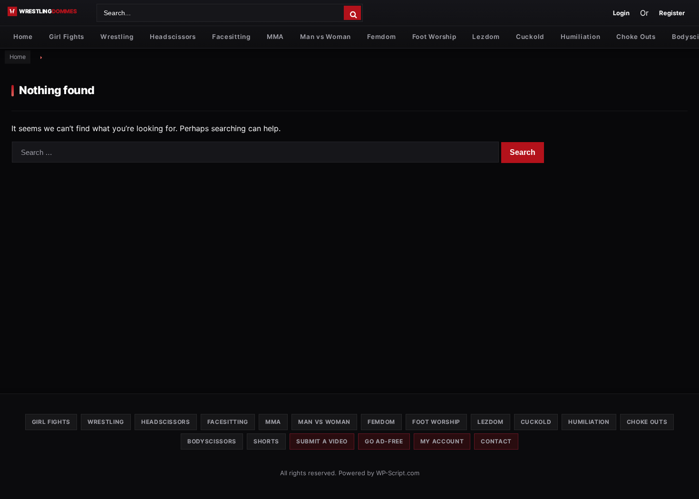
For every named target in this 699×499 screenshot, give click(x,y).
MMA (275, 36)
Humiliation (580, 36)
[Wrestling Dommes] (49, 11)
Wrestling (117, 36)
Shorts (266, 441)
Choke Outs (635, 36)
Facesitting (231, 36)
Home (23, 36)
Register (672, 13)
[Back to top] (682, 477)
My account (442, 441)
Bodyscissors (211, 441)
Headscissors (173, 36)
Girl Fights (66, 36)
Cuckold (530, 36)
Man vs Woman (325, 36)
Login (621, 13)
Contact (496, 441)
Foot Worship (434, 36)
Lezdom (485, 36)
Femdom (381, 36)
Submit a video (322, 441)
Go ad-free (384, 441)
